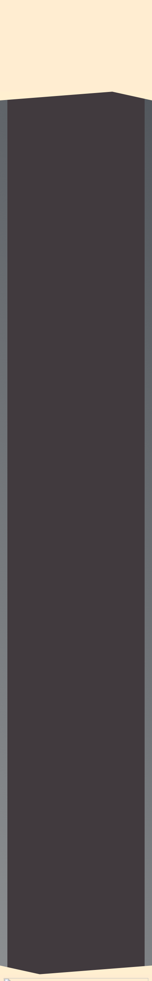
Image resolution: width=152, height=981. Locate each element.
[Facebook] (143, 9)
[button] (76, 78)
